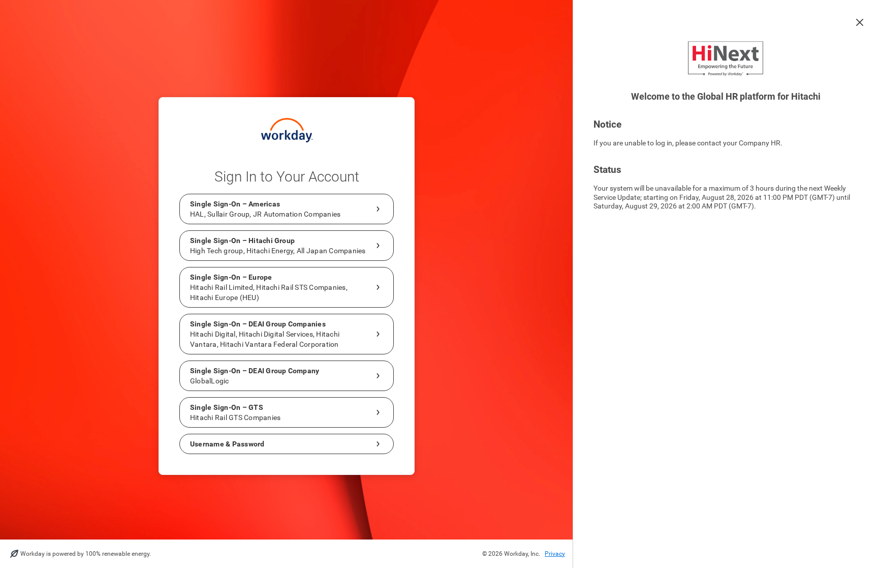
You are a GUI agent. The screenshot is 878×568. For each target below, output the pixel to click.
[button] (860, 22)
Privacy (555, 553)
